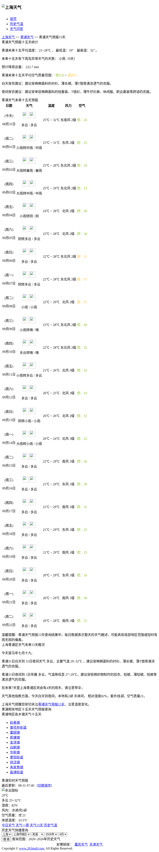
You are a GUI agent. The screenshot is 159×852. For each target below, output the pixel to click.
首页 (13, 19)
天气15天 (36, 825)
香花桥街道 (18, 727)
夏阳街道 (16, 757)
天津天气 (96, 844)
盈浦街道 (16, 772)
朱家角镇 (16, 767)
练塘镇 (15, 737)
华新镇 (15, 752)
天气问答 (16, 29)
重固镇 (15, 732)
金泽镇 (15, 742)
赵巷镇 (15, 722)
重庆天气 (81, 844)
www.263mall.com (31, 848)
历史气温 (16, 24)
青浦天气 (27, 37)
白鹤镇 (15, 747)
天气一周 (22, 825)
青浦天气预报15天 (51, 704)
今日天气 (8, 825)
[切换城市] (44, 785)
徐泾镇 (15, 762)
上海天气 (8, 37)
